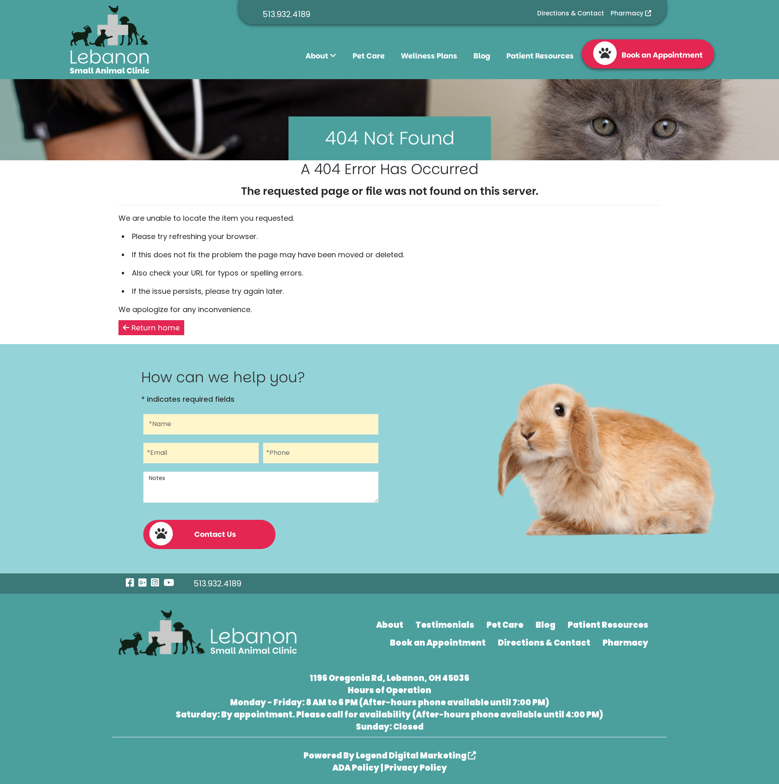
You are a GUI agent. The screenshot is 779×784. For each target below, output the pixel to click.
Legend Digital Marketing (412, 755)
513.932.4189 (286, 14)
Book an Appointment (660, 55)
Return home (154, 328)
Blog (481, 56)
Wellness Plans (429, 56)
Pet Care (369, 56)
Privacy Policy (415, 767)
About (318, 56)
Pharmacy (628, 13)
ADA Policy (355, 767)
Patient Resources (540, 56)
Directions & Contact (570, 13)
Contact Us (215, 534)
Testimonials (444, 625)
